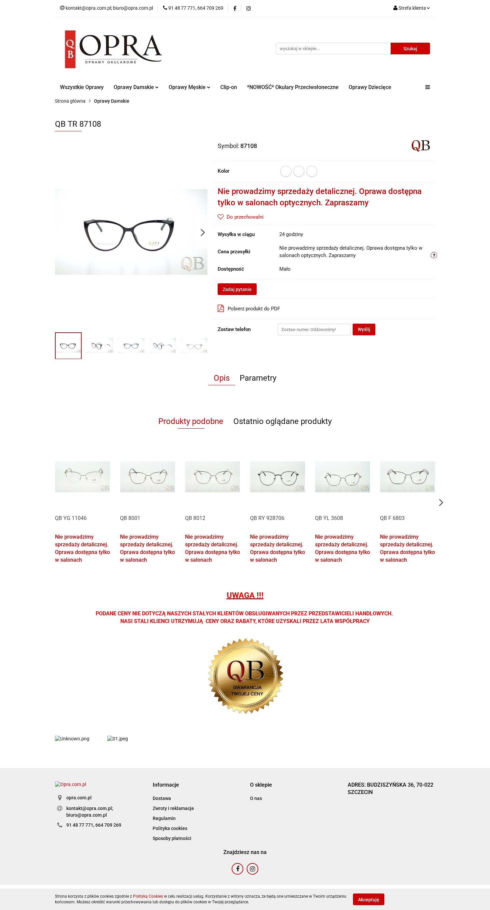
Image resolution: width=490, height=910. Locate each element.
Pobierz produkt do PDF (254, 309)
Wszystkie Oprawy (82, 87)
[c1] (285, 171)
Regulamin (164, 818)
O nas (256, 798)
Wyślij (364, 329)
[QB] (421, 145)
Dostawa (162, 798)
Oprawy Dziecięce (370, 87)
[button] (166, 785)
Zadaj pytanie (237, 289)
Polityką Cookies (148, 896)
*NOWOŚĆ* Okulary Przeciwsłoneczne (293, 87)
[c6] (311, 171)
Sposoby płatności (172, 838)
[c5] (298, 171)
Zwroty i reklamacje (173, 808)
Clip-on (228, 87)
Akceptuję (368, 899)
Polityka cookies (170, 828)
